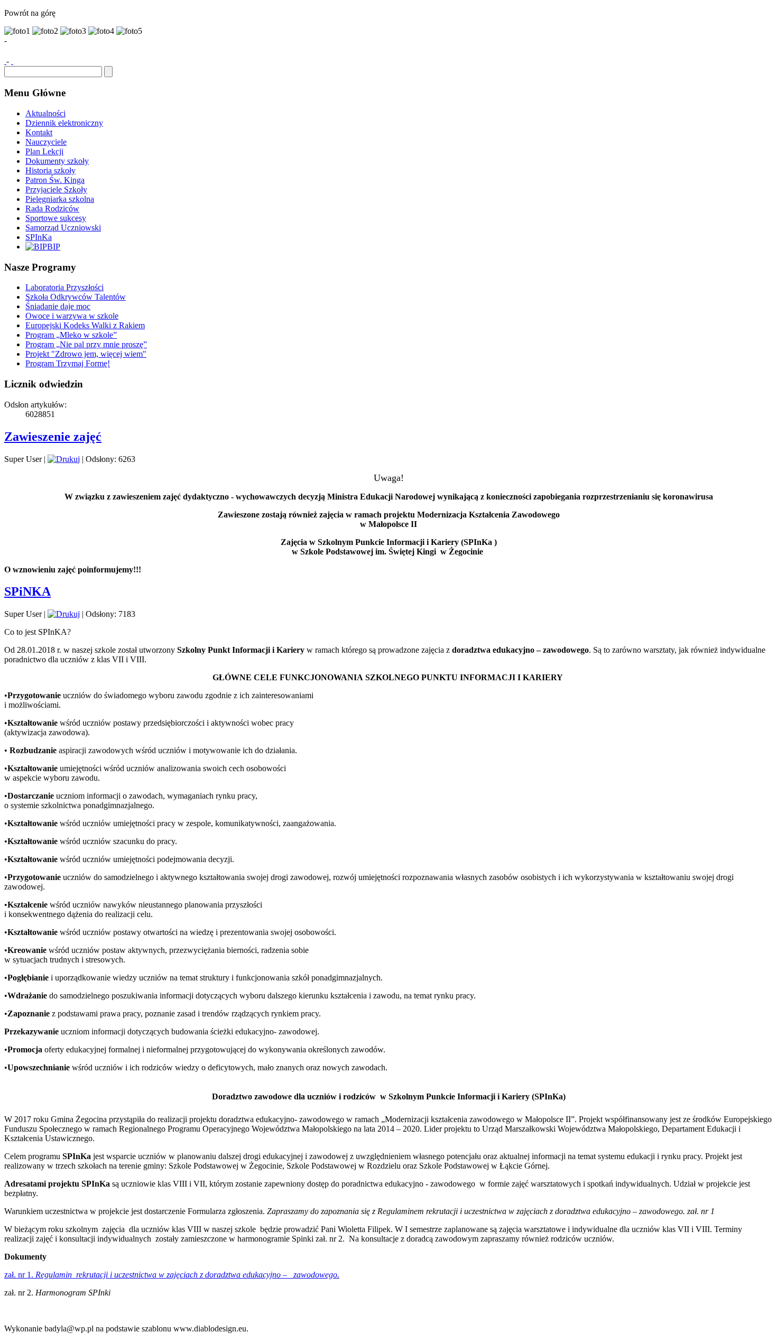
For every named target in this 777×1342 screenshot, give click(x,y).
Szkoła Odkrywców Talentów (75, 296)
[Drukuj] (64, 459)
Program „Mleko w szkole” (71, 334)
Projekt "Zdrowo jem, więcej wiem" (85, 353)
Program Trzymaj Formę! (67, 363)
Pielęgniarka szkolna (59, 199)
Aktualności (45, 113)
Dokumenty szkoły (57, 160)
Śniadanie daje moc (57, 306)
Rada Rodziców (52, 208)
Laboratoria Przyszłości (64, 287)
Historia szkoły (50, 170)
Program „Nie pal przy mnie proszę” (86, 344)
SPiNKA (27, 591)
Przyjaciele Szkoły (56, 189)
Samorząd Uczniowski (63, 227)
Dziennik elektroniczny (64, 122)
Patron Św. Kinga (55, 179)
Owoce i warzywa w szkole (71, 315)
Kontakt (38, 132)
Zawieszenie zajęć (52, 436)
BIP (53, 246)
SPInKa (38, 237)
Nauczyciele (46, 141)
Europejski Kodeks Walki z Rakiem (85, 325)
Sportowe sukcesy (55, 218)
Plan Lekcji (44, 151)
